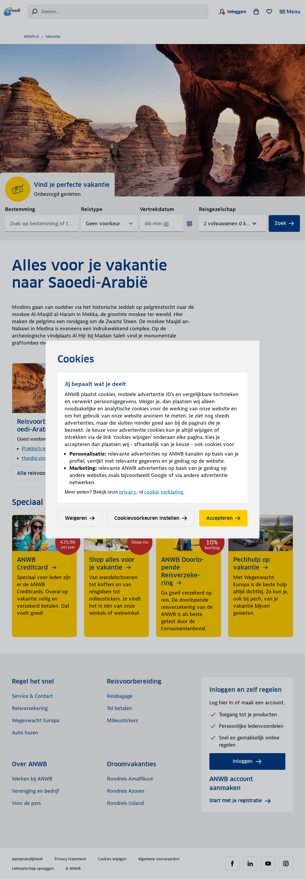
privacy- (128, 492)
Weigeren (76, 518)
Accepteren (219, 518)
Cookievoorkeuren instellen (146, 518)
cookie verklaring (163, 492)
